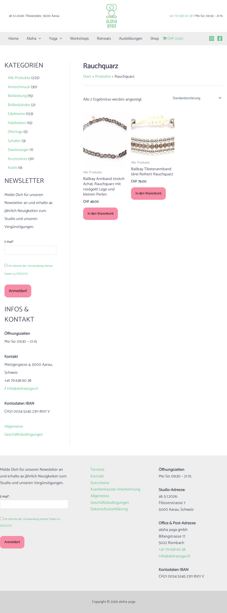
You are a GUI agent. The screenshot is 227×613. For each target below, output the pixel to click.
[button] (38, 38)
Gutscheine (99, 483)
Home (13, 38)
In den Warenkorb (101, 214)
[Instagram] (211, 38)
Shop (154, 38)
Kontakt (97, 476)
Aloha (31, 38)
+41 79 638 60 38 (181, 16)
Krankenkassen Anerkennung (115, 489)
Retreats (104, 38)
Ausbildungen (130, 38)
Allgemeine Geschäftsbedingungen (109, 499)
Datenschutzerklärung (109, 509)
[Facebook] (220, 38)
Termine (97, 470)
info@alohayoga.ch (22, 388)
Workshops (79, 38)
